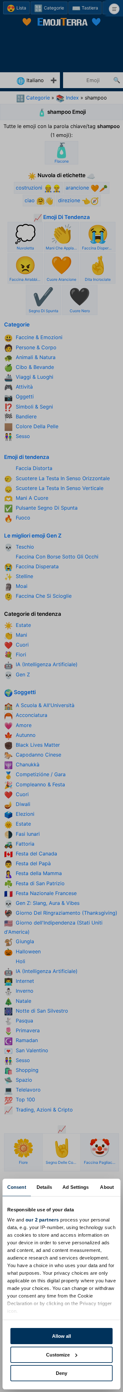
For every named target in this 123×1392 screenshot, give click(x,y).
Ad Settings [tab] (75, 1187)
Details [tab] (44, 1187)
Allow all (61, 1336)
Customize (58, 1354)
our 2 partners (42, 1219)
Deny (61, 1373)
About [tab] (107, 1187)
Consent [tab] (16, 1187)
